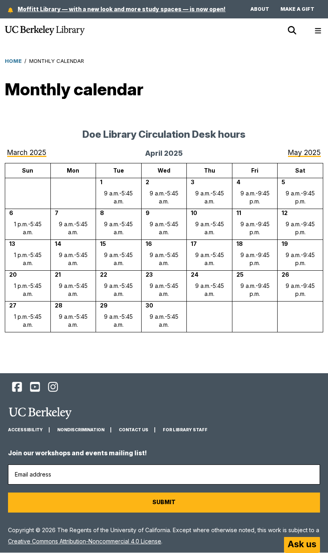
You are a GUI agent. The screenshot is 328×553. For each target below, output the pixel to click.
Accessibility (25, 429)
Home (13, 61)
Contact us (133, 429)
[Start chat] (302, 545)
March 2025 (26, 152)
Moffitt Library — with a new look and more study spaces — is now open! (122, 9)
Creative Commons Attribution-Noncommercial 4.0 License (84, 541)
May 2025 (304, 152)
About (259, 9)
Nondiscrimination (80, 429)
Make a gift (297, 9)
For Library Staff (185, 429)
